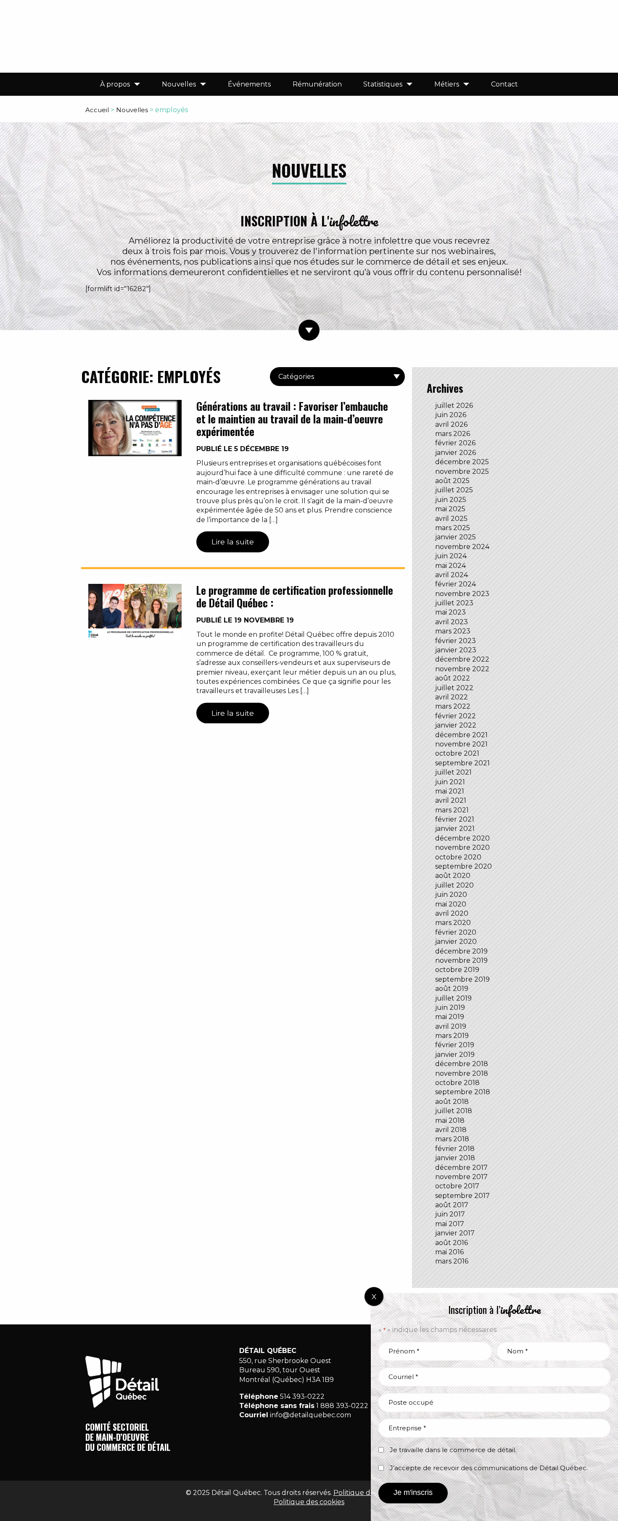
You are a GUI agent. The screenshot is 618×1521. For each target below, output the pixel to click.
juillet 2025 (454, 490)
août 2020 (452, 876)
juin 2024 (451, 556)
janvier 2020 (456, 942)
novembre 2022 (462, 669)
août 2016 (451, 1243)
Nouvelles (179, 84)
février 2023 (455, 641)
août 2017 (451, 1205)
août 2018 (452, 1102)
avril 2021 (450, 800)
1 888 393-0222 (342, 1406)
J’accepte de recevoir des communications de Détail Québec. (489, 1468)
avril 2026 (451, 424)
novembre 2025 (462, 471)
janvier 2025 (455, 537)
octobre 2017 (457, 1186)
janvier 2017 (455, 1233)
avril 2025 (451, 519)
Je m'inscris (413, 1492)
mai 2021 (449, 791)
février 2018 (455, 1149)
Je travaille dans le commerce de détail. (453, 1450)
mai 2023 (450, 612)
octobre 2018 (457, 1083)
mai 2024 (450, 566)
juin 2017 (450, 1214)
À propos (115, 84)
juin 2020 (451, 894)
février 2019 (454, 1045)
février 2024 (455, 584)
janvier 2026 (455, 453)
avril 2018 (451, 1130)
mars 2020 (453, 923)
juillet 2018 (453, 1111)
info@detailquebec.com (310, 1415)
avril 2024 (451, 575)
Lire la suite (232, 541)
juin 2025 (450, 500)
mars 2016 (451, 1261)
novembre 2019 (461, 960)
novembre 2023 (462, 594)
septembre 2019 (462, 979)
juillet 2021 (453, 772)
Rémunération (317, 84)
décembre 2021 (461, 735)
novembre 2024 (462, 547)
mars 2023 (452, 631)
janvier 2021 (455, 829)
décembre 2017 (461, 1168)
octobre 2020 (458, 857)
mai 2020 (450, 904)
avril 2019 (450, 1026)
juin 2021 (450, 782)
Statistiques (382, 84)
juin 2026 (450, 415)
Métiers (446, 84)
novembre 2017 (461, 1177)
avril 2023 (451, 622)
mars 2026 (452, 434)
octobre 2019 (457, 970)
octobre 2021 (457, 753)
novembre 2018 (461, 1073)
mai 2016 (449, 1252)
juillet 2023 (454, 603)
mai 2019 (449, 1017)
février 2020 (455, 932)
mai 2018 (450, 1120)
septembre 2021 (462, 763)
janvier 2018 (455, 1158)
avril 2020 (451, 913)
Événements (249, 84)
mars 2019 (452, 1036)
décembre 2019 (461, 951)
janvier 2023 (455, 650)
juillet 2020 (454, 885)
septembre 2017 (462, 1196)
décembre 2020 (462, 838)
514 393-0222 (302, 1396)
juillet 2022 (454, 688)
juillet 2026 (454, 406)
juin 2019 (450, 1007)
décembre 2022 (462, 659)
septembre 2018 (462, 1092)
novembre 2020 (462, 847)
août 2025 (452, 481)
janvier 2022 (455, 725)
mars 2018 (452, 1139)
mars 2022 (452, 706)
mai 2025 (450, 509)
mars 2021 (452, 810)
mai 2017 (449, 1224)
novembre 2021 (461, 744)
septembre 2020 (463, 866)
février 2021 (454, 819)
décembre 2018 (461, 1064)
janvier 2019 (455, 1055)
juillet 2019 (453, 998)
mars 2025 (452, 528)
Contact (504, 84)
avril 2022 (451, 697)
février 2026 (455, 443)
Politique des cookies (309, 1502)
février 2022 (455, 716)
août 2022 (452, 678)
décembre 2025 (462, 462)
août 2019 (451, 989)
